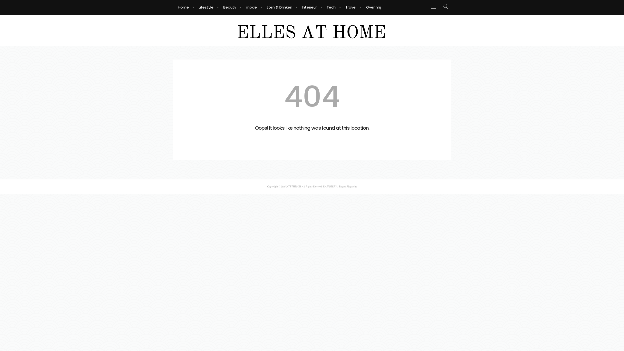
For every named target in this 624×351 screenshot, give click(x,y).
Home (183, 7)
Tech (331, 7)
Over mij (373, 7)
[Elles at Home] (312, 29)
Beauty (229, 7)
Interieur (309, 7)
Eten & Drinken (279, 7)
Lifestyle (206, 7)
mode (251, 7)
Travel (350, 7)
